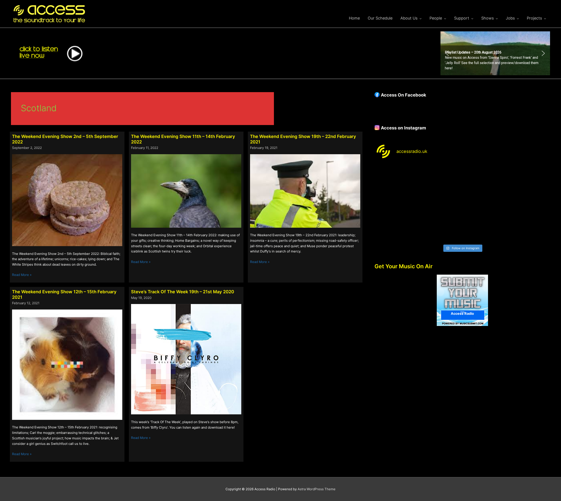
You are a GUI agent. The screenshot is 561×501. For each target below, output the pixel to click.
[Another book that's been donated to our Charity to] (440, 203)
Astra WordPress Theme (317, 489)
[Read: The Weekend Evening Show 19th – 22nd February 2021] (305, 190)
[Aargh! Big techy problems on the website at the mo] (440, 177)
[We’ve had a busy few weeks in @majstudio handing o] (396, 177)
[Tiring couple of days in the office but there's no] (440, 229)
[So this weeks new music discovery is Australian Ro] (529, 203)
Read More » (22, 275)
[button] (447, 53)
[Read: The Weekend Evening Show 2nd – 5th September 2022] (67, 200)
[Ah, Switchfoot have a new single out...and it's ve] (396, 203)
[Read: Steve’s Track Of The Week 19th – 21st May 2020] (186, 359)
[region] (495, 53)
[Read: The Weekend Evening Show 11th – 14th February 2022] (186, 190)
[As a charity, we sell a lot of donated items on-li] (396, 229)
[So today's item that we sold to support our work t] (484, 203)
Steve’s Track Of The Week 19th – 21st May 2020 (182, 291)
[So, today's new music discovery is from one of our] (529, 177)
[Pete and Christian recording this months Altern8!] (484, 177)
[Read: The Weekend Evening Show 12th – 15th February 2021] (67, 364)
